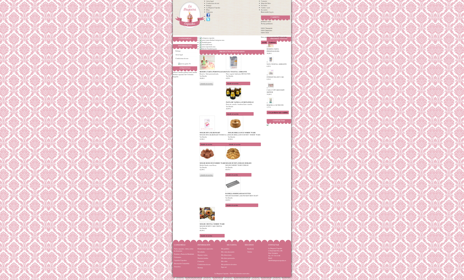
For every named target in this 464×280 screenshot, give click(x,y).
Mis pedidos (225, 249)
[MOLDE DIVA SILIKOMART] (214, 123)
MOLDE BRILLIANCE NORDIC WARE (242, 132)
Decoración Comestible (181, 263)
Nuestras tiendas (203, 258)
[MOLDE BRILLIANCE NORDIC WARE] (244, 123)
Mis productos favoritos (229, 264)
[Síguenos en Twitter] (208, 21)
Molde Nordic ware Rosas (208, 165)
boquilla (175, 77)
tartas (190, 72)
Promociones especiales (205, 249)
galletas (186, 72)
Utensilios (177, 266)
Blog (208, 10)
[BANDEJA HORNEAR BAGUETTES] (241, 184)
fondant (175, 74)
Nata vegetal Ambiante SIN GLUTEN (238, 74)
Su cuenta (264, 10)
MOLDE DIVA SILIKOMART (210, 132)
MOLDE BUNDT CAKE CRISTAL (211, 226)
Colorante (190, 74)
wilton (175, 72)
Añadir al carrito (233, 83)
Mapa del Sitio (266, 3)
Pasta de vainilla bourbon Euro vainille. (239, 104)
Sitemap (200, 267)
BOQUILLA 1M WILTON (275, 106)
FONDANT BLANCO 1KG (275, 78)
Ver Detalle (203, 76)
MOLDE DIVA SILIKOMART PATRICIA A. (214, 135)
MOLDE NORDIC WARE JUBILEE (237, 165)
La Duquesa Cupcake (213, 8)
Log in (271, 12)
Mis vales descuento (227, 252)
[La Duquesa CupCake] (189, 16)
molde (195, 72)
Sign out (224, 267)
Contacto (264, 1)
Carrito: (265, 8)
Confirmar (272, 42)
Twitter (249, 252)
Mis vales (224, 261)
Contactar (209, 12)
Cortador (180, 72)
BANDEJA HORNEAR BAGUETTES (238, 193)
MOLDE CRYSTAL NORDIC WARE (212, 224)
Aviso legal (210, 1)
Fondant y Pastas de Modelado (184, 254)
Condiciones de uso (212, 3)
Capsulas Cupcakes (180, 260)
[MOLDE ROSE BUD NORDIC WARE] (212, 154)
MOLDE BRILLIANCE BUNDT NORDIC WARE (244, 135)
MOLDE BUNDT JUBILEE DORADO (238, 163)
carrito (275, 17)
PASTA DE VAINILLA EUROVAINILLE (240, 102)
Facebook (250, 249)
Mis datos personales (228, 258)
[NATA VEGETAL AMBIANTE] (238, 62)
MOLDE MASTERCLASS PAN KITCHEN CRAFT (241, 196)
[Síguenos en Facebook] (208, 16)
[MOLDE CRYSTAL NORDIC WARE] (212, 215)
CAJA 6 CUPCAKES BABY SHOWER (276, 92)
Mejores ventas (202, 255)
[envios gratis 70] (184, 64)
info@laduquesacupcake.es (277, 260)
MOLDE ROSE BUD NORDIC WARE (212, 163)
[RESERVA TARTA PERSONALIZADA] (213, 62)
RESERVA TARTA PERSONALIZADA (213, 71)
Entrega (208, 5)
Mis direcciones (226, 255)
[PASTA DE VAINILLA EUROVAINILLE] (240, 93)
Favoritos (264, 5)
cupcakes (181, 74)
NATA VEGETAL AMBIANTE (236, 71)
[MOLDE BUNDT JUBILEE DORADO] (238, 154)
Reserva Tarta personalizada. (209, 74)
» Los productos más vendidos (278, 112)
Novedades (201, 252)
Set (186, 74)
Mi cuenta (232, 245)
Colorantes (177, 257)
